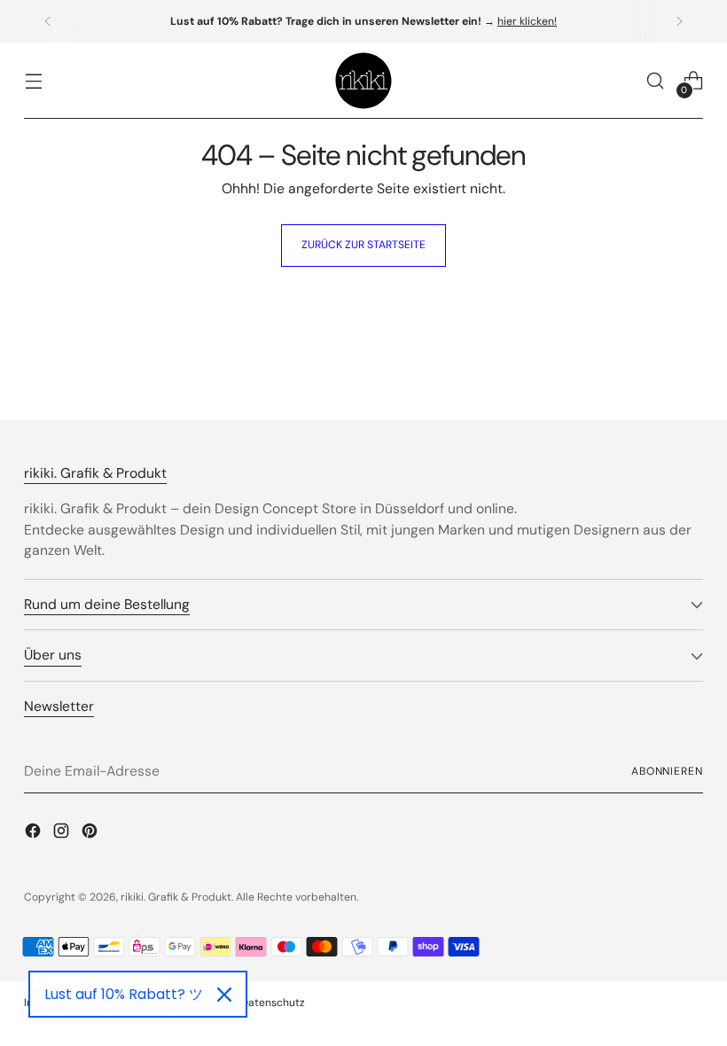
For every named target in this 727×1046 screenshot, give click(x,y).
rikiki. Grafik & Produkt (176, 897)
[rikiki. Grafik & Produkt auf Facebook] (34, 834)
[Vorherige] (47, 21)
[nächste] (679, 21)
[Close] (224, 994)
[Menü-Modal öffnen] (33, 81)
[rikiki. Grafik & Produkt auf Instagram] (63, 834)
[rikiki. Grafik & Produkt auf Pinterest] (91, 834)
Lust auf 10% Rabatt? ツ (123, 994)
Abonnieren (667, 771)
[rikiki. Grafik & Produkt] (363, 81)
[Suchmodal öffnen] (655, 81)
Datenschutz (273, 1002)
